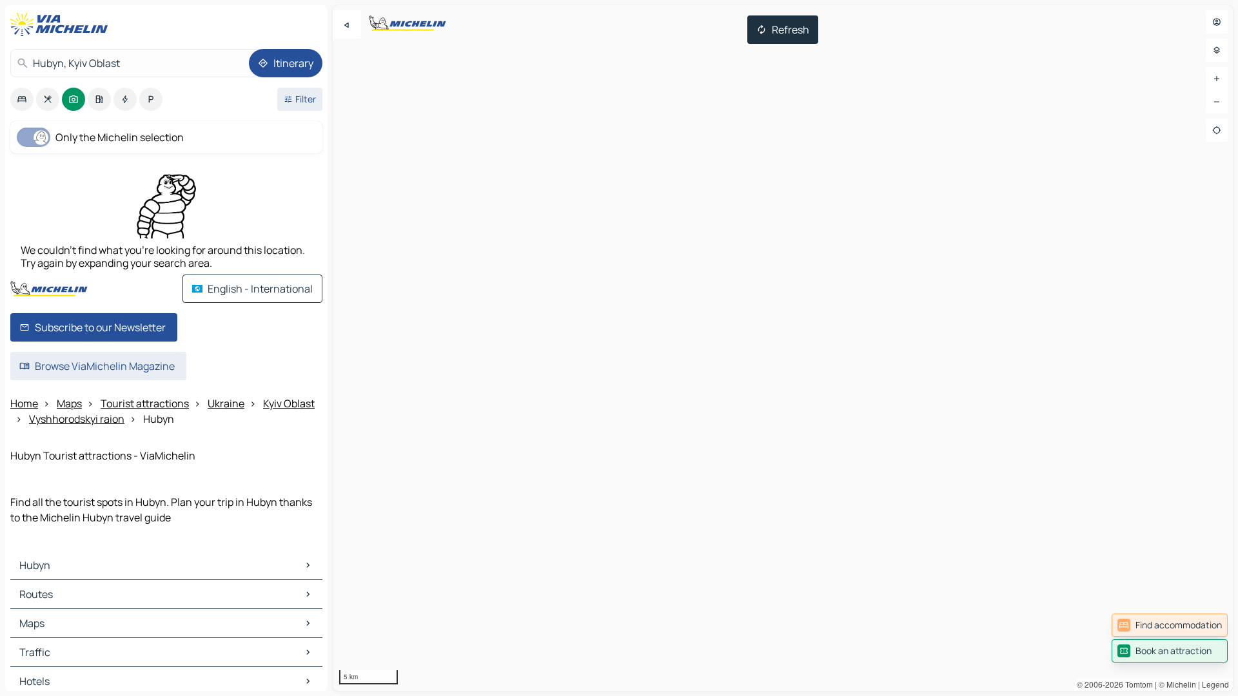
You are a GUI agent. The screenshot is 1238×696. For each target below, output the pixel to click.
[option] (22, 99)
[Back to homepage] (61, 24)
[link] (1170, 625)
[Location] (1217, 130)
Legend (1215, 684)
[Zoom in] (1217, 78)
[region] (783, 348)
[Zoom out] (1217, 101)
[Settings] (1217, 50)
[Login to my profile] (1217, 22)
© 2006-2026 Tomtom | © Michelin (1136, 684)
